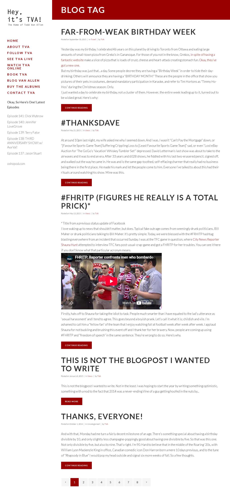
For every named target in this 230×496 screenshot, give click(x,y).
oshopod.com (16, 164)
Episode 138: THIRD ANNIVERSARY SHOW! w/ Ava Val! (25, 143)
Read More (71, 401)
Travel (93, 39)
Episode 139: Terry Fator (23, 132)
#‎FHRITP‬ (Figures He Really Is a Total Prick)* (139, 201)
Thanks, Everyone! (102, 416)
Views (87, 130)
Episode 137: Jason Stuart (24, 153)
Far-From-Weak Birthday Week (128, 31)
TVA (102, 39)
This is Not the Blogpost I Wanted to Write (135, 364)
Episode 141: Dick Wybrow (25, 116)
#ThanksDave (90, 122)
